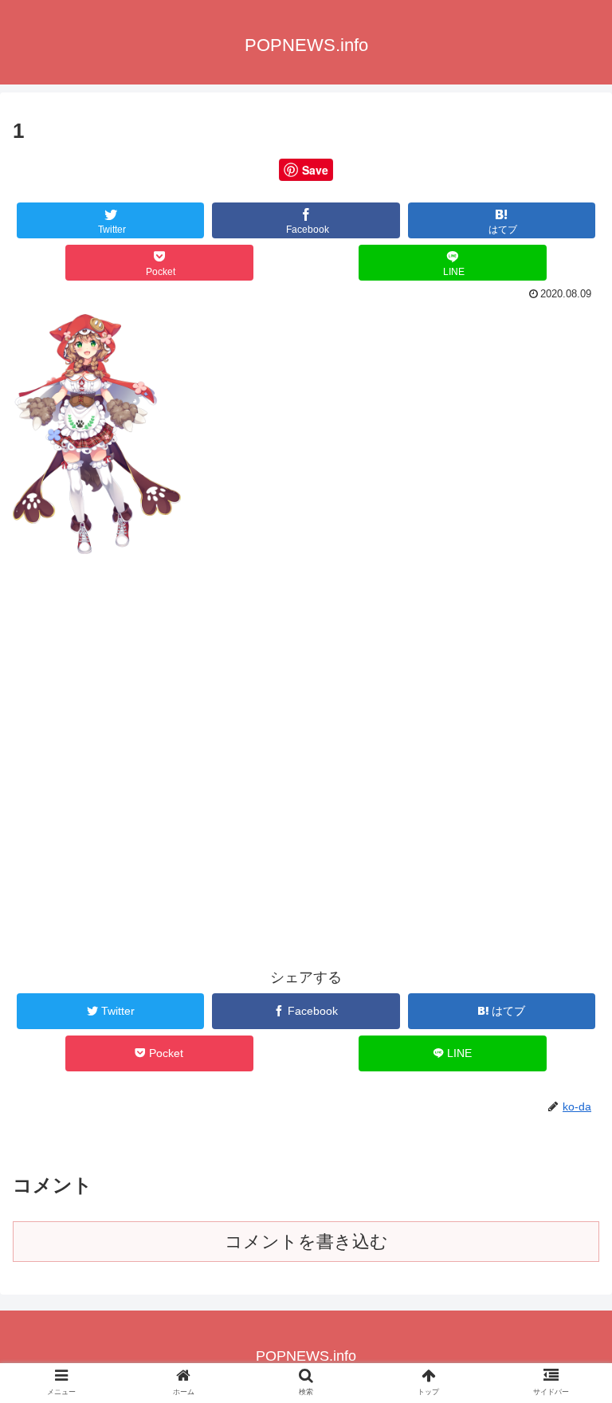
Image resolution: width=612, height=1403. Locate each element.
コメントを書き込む (306, 1242)
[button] (565, 1303)
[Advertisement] (306, 693)
